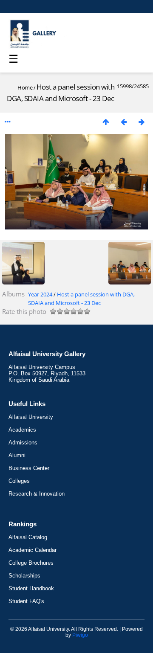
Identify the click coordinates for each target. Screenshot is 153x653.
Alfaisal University (30, 417)
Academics (22, 430)
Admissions (22, 442)
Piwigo (80, 635)
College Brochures (31, 563)
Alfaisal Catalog (27, 537)
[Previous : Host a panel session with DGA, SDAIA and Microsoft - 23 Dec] (124, 122)
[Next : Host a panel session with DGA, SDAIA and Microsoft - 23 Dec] (141, 122)
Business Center (28, 468)
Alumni (17, 455)
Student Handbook (31, 588)
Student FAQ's (26, 601)
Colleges (19, 481)
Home (24, 87)
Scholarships (24, 575)
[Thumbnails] (106, 122)
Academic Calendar (32, 550)
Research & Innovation (36, 493)
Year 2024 (40, 294)
